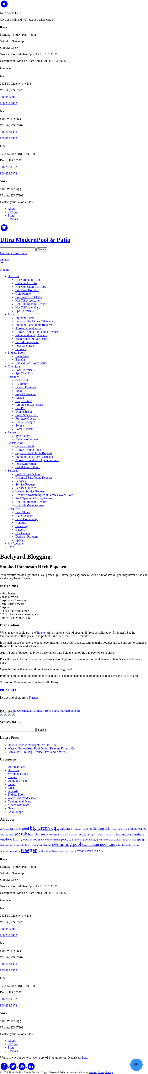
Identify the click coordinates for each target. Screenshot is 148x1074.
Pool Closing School (27, 474)
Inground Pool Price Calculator (34, 321)
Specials (13, 219)
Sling (18, 390)
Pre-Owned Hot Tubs (28, 297)
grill (89, 828)
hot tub (20, 833)
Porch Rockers (24, 429)
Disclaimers (22, 533)
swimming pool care (98, 844)
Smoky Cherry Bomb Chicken (122, 840)
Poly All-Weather (25, 394)
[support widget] (136, 1065)
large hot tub (103, 835)
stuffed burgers (26, 845)
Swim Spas (22, 356)
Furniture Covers (25, 418)
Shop (11, 547)
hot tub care (36, 834)
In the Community (26, 519)
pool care (69, 839)
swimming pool (66, 844)
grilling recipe (116, 828)
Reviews (13, 212)
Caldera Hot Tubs (26, 283)
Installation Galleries (27, 467)
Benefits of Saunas (26, 439)
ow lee (44, 839)
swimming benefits (42, 845)
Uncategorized (16, 766)
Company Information (13, 253)
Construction (15, 442)
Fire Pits (20, 408)
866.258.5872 (8, 103)
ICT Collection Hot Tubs (30, 286)
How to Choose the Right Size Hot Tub (32, 745)
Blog (11, 215)
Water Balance (52, 851)
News (11, 808)
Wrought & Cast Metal (29, 404)
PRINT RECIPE (11, 689)
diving (78, 829)
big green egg (44, 828)
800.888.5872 (8, 138)
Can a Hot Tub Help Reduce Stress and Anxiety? (37, 752)
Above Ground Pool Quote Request (37, 331)
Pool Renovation (25, 463)
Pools (11, 314)
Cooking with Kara (19, 801)
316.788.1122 (8, 167)
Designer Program (26, 536)
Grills (11, 787)
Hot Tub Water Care (27, 307)
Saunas (12, 432)
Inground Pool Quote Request (33, 324)
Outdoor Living (17, 780)
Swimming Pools (18, 773)
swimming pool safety (10, 851)
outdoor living (11, 839)
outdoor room (31, 839)
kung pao (92, 835)
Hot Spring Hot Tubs (28, 279)
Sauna (11, 784)
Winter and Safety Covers (31, 335)
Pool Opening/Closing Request (34, 498)
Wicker (19, 397)
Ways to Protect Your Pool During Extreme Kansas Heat (42, 748)
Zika (101, 851)
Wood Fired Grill (87, 851)
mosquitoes (115, 835)
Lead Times (22, 512)
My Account (15, 543)
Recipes (12, 777)
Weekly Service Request (30, 491)
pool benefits (54, 839)
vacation (41, 851)
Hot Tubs (13, 276)
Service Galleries (25, 488)
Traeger (41, 632)
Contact (4, 259)
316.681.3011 (8, 96)
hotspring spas (6, 835)
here (84, 1057)
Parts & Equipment (27, 342)
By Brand (21, 383)
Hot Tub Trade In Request (31, 304)
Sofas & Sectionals (26, 415)
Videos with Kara (18, 805)
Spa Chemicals (24, 311)
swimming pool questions (127, 845)
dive (72, 829)
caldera (65, 828)
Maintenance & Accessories (32, 338)
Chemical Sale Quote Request (33, 477)
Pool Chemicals (24, 345)
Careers (20, 529)
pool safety (89, 839)
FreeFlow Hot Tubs (27, 290)
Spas (7, 845)
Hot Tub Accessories (28, 300)
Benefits (20, 359)
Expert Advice (24, 515)
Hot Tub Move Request (29, 505)
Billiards (13, 791)
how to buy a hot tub (67, 835)
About (11, 208)
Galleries (20, 522)
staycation (14, 845)
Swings (19, 425)
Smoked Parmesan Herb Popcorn (42, 710)
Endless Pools (16, 352)
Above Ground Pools (28, 328)
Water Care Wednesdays (22, 798)
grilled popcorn (71, 710)
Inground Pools (24, 318)
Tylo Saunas (22, 436)
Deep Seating (23, 401)
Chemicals (14, 366)
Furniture (13, 377)
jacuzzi (82, 834)
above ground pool (14, 828)
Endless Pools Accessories (31, 363)
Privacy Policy (105, 1072)
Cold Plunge (23, 293)
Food (84, 829)
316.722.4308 (8, 131)
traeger (17, 710)
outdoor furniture (132, 834)
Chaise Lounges (25, 422)
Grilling (98, 828)
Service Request (25, 484)
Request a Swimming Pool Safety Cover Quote (44, 495)
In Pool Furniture (25, 387)
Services (20, 349)
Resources (14, 508)
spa (139, 839)
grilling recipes (137, 828)
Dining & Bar (23, 411)
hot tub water (51, 834)
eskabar (93, 1072)
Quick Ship (22, 380)
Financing (21, 526)
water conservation (67, 851)
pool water (102, 839)
